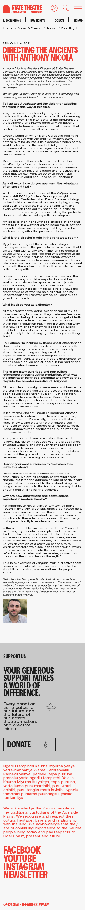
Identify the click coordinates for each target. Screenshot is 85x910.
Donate (59, 20)
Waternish (9, 88)
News (51, 28)
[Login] (52, 9)
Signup (78, 20)
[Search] (63, 9)
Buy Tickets (37, 20)
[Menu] (75, 8)
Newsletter (25, 874)
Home (8, 28)
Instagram (23, 866)
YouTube (19, 858)
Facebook (22, 849)
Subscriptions (12, 20)
